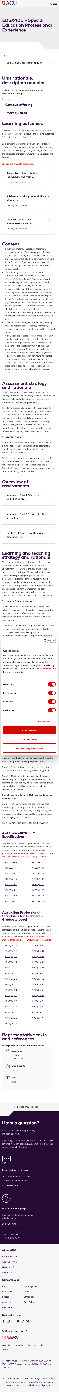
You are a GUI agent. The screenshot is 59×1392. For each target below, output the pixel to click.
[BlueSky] (27, 1321)
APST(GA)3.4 (11, 1006)
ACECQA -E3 (38, 895)
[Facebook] (3, 1321)
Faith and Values (9, 1256)
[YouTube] (18, 1321)
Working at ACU (9, 1261)
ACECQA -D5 (38, 884)
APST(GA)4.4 (38, 962)
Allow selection (29, 739)
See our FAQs (9, 1223)
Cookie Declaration (45, 668)
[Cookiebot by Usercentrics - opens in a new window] (44, 641)
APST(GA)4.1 (38, 945)
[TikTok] (23, 1321)
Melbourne (7, 1307)
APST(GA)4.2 (38, 950)
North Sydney (30, 1286)
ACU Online (29, 1302)
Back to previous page (27, 1106)
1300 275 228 (14, 1237)
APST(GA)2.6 (11, 984)
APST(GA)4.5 (38, 967)
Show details (44, 721)
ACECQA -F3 (38, 901)
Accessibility (7, 1345)
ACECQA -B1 (11, 884)
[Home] (13, 6)
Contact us (7, 1272)
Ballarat (5, 1286)
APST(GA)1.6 (11, 956)
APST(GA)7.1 (38, 1001)
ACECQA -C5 (38, 862)
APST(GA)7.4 (38, 1017)
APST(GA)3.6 (11, 1017)
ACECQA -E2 (38, 890)
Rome (27, 1291)
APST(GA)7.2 (38, 1006)
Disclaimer (33, 1345)
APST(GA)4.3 (38, 956)
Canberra (6, 1302)
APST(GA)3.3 (11, 1001)
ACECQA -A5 (11, 862)
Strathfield (29, 1296)
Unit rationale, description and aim (24, 62)
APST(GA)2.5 (11, 978)
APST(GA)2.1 (11, 962)
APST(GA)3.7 (11, 1023)
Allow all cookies (29, 730)
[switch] (52, 693)
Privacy (44, 1345)
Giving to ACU (8, 1267)
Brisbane (6, 1296)
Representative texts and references (24, 1045)
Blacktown (7, 1291)
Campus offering (18, 105)
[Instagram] (8, 1321)
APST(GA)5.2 (38, 978)
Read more (7, 99)
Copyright (20, 1345)
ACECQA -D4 (38, 878)
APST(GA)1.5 (11, 950)
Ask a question (11, 1234)
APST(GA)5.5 (38, 995)
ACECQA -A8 (11, 878)
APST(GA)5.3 (38, 984)
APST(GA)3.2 (11, 995)
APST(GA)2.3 (11, 973)
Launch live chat (10, 1185)
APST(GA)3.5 (11, 1012)
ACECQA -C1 (11, 901)
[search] (50, 3)
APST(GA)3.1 (11, 989)
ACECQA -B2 (11, 890)
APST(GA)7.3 (38, 1012)
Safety (5, 1349)
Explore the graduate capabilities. (18, 163)
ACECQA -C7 (38, 867)
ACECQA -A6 (11, 867)
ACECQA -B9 (11, 895)
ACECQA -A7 (11, 873)
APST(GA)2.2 (11, 967)
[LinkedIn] (13, 1321)
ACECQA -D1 (38, 873)
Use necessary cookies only (29, 748)
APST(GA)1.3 (11, 945)
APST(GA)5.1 (38, 973)
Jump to (8, 55)
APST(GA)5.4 (38, 989)
